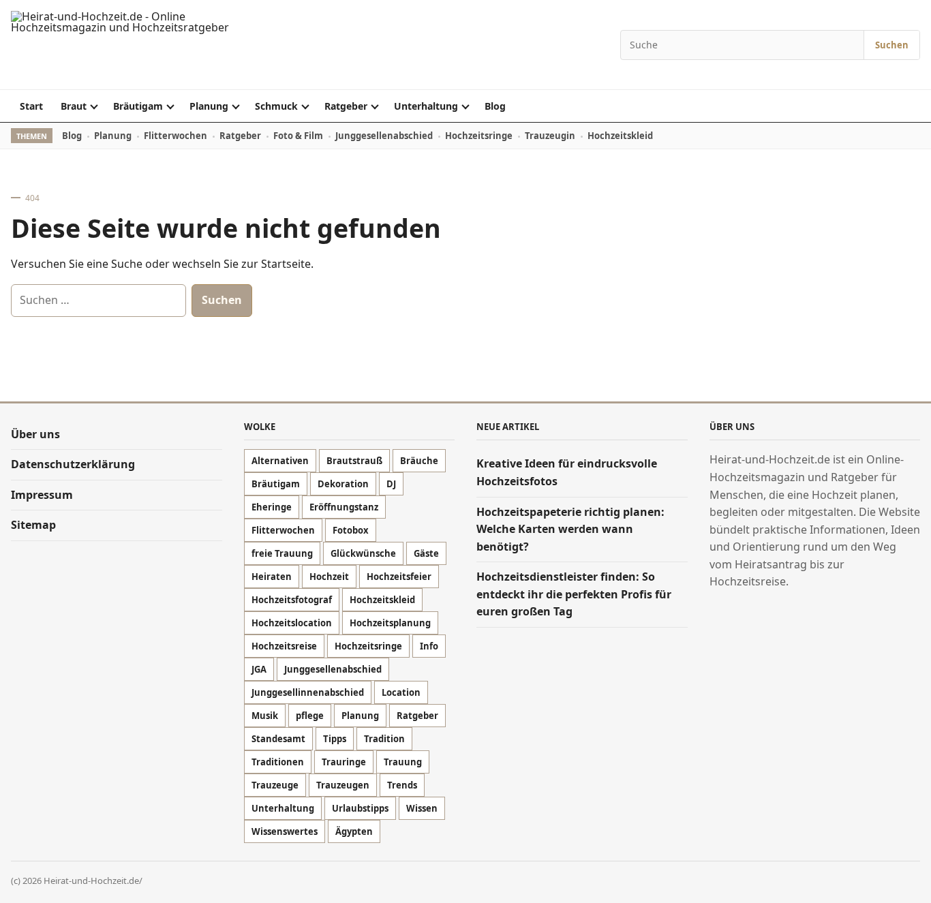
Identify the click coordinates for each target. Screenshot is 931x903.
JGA (258, 669)
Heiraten (271, 576)
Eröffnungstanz (343, 507)
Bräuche (419, 461)
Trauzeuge (275, 785)
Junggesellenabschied (384, 135)
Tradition (384, 739)
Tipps (334, 739)
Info (429, 646)
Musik (264, 715)
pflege (310, 715)
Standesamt (278, 739)
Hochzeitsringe (479, 135)
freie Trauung (282, 553)
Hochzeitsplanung (390, 623)
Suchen (892, 45)
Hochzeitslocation (291, 623)
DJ (391, 484)
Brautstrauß (354, 461)
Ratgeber (345, 106)
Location (401, 692)
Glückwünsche (363, 553)
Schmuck (276, 106)
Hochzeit (329, 576)
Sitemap (33, 524)
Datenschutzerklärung (73, 464)
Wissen (422, 808)
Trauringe (344, 762)
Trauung (403, 762)
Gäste (426, 553)
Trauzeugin (550, 135)
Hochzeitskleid (620, 135)
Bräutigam (138, 106)
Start (31, 106)
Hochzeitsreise (284, 646)
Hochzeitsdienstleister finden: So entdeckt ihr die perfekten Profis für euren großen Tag (573, 594)
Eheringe (271, 507)
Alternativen (280, 461)
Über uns (35, 434)
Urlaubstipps (360, 808)
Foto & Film (298, 135)
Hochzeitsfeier (399, 576)
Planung (208, 106)
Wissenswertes (284, 831)
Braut (74, 106)
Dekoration (343, 484)
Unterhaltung (426, 106)
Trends (402, 785)
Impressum (42, 494)
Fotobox (351, 530)
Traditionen (277, 762)
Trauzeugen (342, 785)
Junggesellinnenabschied (307, 692)
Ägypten (354, 831)
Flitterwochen (175, 135)
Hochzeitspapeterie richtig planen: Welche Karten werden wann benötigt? (570, 529)
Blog (495, 106)
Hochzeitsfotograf (291, 600)
